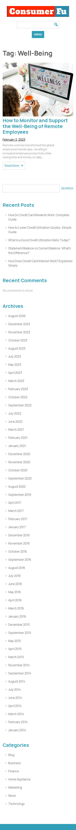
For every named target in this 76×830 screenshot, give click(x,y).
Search (67, 188)
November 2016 (19, 543)
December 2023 (19, 324)
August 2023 (16, 348)
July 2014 (14, 690)
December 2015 (19, 625)
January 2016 (17, 616)
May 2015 (14, 641)
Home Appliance (19, 779)
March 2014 (16, 714)
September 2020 (20, 478)
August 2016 (16, 568)
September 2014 (19, 673)
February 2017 (17, 519)
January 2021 (17, 446)
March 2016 (16, 608)
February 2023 (18, 389)
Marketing (15, 787)
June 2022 (15, 422)
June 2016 (15, 584)
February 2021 (18, 438)
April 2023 (15, 373)
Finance (13, 771)
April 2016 (15, 600)
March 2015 (16, 657)
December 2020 (19, 454)
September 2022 (20, 405)
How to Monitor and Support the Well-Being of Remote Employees (35, 126)
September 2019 (19, 495)
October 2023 (17, 340)
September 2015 (19, 633)
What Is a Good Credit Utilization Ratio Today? (39, 240)
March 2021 (16, 429)
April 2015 (15, 649)
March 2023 (16, 381)
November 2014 (19, 665)
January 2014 (17, 730)
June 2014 (15, 698)
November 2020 (19, 462)
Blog (11, 755)
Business (14, 763)
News (12, 796)
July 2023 (14, 356)
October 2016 (17, 551)
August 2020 (17, 486)
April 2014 (15, 706)
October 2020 (17, 470)
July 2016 (14, 576)
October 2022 (17, 397)
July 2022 (14, 413)
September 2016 (19, 560)
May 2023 (14, 365)
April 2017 (14, 503)
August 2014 (16, 681)
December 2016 (19, 535)
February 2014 (18, 722)
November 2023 (19, 332)
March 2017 (16, 511)
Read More (12, 166)
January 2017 (17, 527)
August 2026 (17, 316)
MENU (38, 34)
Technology (16, 804)
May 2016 (14, 592)
